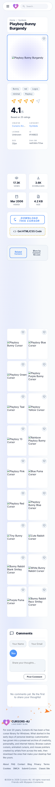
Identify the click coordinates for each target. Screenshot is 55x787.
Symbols (22, 20)
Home (12, 20)
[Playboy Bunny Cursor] (17, 344)
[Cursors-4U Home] (15, 6)
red (25, 89)
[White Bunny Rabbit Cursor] (38, 569)
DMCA (16, 768)
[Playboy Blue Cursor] (38, 344)
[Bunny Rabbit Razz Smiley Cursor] (38, 601)
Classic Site (44, 768)
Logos (35, 89)
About (6, 764)
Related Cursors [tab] (18, 253)
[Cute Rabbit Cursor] (38, 537)
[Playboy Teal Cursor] (17, 408)
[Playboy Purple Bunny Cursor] (38, 376)
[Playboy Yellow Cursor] (38, 408)
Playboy (28, 94)
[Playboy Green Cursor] (17, 376)
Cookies (7, 768)
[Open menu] (8, 6)
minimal (16, 94)
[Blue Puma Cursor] (38, 472)
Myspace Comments (33, 782)
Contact (21, 764)
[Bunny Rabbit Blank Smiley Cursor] (17, 569)
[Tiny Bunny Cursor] (17, 537)
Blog (30, 764)
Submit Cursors (29, 768)
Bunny (16, 89)
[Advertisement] (27, 162)
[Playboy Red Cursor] (17, 505)
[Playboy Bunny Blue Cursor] (38, 505)
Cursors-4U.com (20, 126)
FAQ (13, 764)
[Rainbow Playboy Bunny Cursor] (38, 440)
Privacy (37, 764)
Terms (47, 764)
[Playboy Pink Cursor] (17, 472)
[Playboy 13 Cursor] (17, 440)
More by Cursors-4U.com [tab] (37, 253)
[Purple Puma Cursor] (17, 601)
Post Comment (34, 677)
